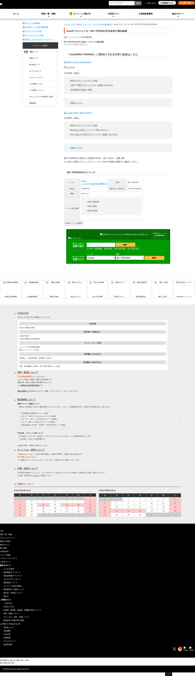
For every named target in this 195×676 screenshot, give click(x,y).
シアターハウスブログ (8, 558)
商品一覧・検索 (6, 534)
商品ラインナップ (84, 24)
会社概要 (7, 631)
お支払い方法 (9, 607)
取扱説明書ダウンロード (13, 576)
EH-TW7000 (119, 248)
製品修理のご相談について (14, 589)
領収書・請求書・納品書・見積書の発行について (22, 610)
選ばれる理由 (5, 541)
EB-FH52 (108, 248)
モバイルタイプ (35, 71)
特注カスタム (76, 297)
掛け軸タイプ (34, 65)
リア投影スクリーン (37, 90)
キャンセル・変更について (31, 450)
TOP (1, 531)
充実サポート (119, 297)
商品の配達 (21, 391)
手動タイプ (33, 58)
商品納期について (26, 399)
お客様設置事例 (146, 14)
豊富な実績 (54, 297)
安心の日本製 (97, 297)
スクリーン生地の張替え (13, 586)
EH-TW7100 (133, 248)
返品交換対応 (141, 297)
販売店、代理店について (13, 593)
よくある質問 (9, 569)
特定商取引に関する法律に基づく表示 (14, 660)
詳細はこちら (76, 103)
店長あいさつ (9, 627)
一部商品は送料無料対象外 (29, 385)
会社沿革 (7, 634)
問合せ (6, 596)
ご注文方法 (8, 603)
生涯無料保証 (32, 297)
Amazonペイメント (184, 297)
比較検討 (168, 3)
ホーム (16, 14)
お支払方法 (23, 313)
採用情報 (7, 638)
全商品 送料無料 (11, 297)
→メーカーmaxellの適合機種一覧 (94, 184)
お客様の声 (4, 552)
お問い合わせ (151, 3)
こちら (35, 475)
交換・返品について (27, 468)
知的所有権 (8, 645)
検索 (138, 3)
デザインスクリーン (7, 538)
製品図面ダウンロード (12, 572)
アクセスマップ (10, 641)
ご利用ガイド (113, 14)
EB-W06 (98, 248)
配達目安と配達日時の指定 (14, 620)
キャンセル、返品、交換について (16, 617)
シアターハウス (70, 24)
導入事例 (3, 548)
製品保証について (10, 583)
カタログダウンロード (12, 579)
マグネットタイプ (36, 77)
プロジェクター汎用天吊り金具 (41, 97)
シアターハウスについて (10, 624)
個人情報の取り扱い (7, 663)
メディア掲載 (5, 555)
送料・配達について (27, 372)
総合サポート (178, 14)
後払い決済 (162, 297)
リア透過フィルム (36, 84)
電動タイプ (33, 52)
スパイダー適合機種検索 (102, 24)
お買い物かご (187, 3)
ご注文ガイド (5, 562)
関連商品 (32, 103)
